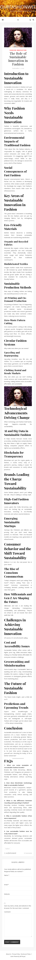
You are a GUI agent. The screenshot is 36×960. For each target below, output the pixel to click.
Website (7, 894)
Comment (7, 912)
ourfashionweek (11, 853)
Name (6, 875)
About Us (8, 954)
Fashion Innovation (18, 50)
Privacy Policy (16, 954)
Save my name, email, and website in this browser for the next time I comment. (17, 907)
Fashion (7, 848)
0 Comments (28, 853)
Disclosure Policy (26, 954)
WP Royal (22, 956)
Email (6, 885)
